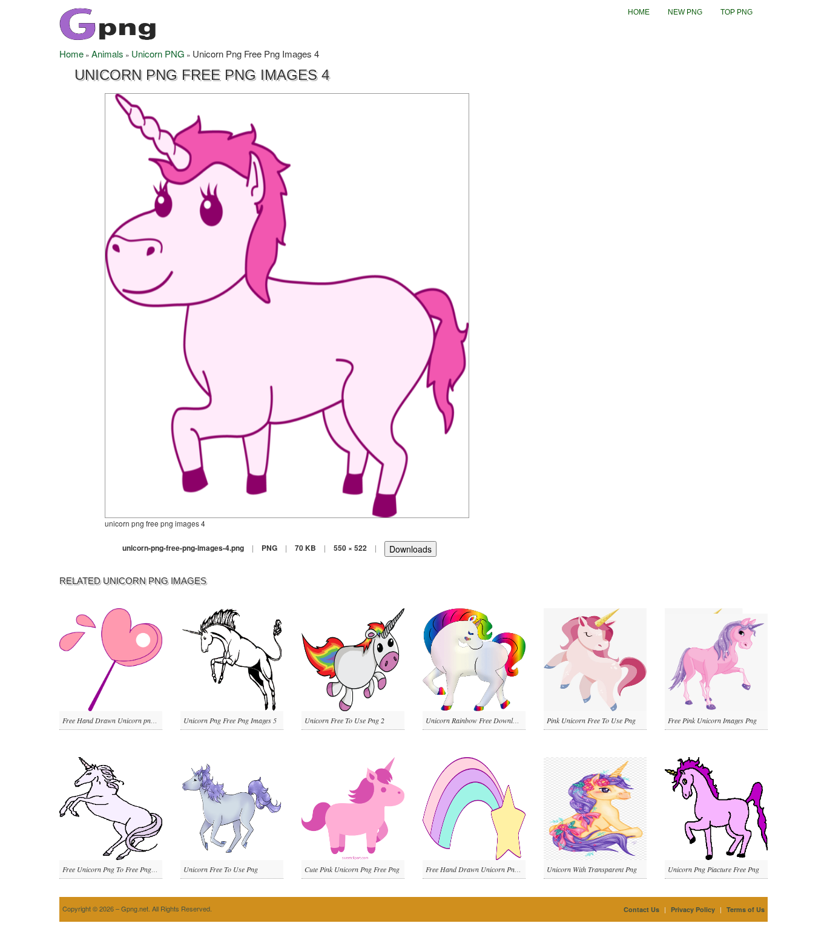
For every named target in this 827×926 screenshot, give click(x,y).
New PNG (685, 12)
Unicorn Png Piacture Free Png (713, 869)
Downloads (410, 549)
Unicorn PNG (158, 53)
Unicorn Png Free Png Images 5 (230, 720)
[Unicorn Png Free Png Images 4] (287, 304)
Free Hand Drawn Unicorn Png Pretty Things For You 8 (507, 869)
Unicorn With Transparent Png (592, 869)
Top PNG (736, 12)
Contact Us (641, 909)
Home (639, 12)
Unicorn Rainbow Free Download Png (481, 720)
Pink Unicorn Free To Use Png (591, 720)
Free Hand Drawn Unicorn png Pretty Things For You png (147, 720)
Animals (107, 53)
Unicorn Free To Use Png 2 (344, 720)
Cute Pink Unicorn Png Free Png (352, 869)
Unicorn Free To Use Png (220, 869)
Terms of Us (746, 909)
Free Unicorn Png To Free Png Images (118, 869)
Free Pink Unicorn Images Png (712, 720)
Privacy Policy (693, 909)
